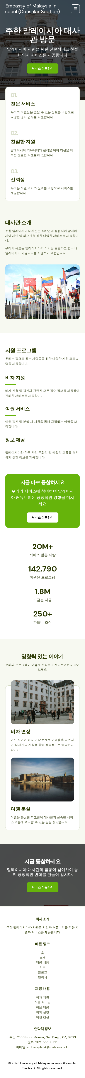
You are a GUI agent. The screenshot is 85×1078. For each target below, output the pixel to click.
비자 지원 (42, 997)
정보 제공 (42, 1007)
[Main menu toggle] (75, 8)
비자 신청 (42, 1012)
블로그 (42, 972)
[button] (42, 517)
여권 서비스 (42, 1002)
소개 (42, 957)
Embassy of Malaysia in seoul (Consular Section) (32, 9)
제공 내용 (42, 962)
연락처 (42, 977)
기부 (42, 967)
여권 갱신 (42, 1017)
